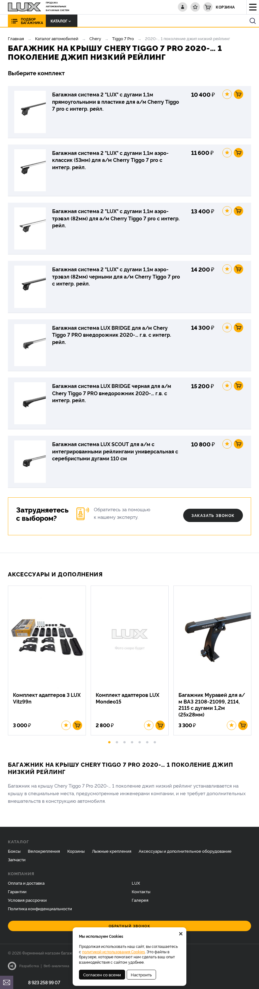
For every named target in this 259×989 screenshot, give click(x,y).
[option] (49, 660)
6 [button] (147, 741)
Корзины (76, 851)
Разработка (29, 965)
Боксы (14, 851)
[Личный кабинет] (182, 7)
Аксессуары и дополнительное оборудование (185, 851)
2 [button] (117, 741)
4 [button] (132, 741)
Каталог (59, 20)
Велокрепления (44, 851)
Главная (16, 38)
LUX (136, 883)
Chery (95, 38)
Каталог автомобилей (56, 38)
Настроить (141, 974)
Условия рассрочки (27, 900)
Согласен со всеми (102, 974)
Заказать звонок (213, 515)
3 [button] (124, 741)
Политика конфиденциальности (40, 908)
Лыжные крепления (111, 851)
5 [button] (139, 741)
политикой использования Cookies (113, 951)
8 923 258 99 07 (44, 982)
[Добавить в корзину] (238, 94)
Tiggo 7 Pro (123, 38)
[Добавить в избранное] (227, 94)
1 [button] (109, 741)
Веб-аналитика (56, 965)
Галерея (140, 900)
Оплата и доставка (26, 883)
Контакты (141, 891)
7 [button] (155, 741)
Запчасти (17, 859)
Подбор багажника (32, 21)
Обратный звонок (130, 926)
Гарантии (17, 891)
